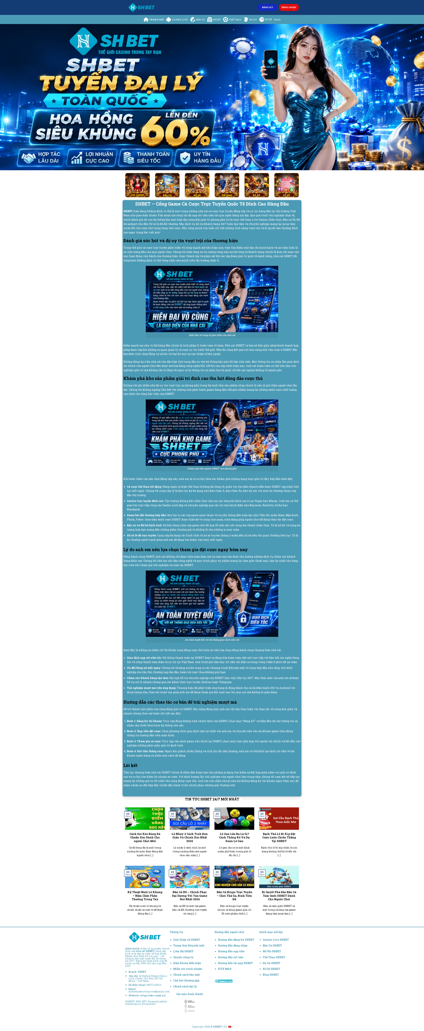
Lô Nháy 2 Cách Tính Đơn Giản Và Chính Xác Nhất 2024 (190, 837)
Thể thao (235, 19)
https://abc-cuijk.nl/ (153, 995)
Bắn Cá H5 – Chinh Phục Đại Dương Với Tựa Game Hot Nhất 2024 (189, 895)
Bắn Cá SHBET (273, 945)
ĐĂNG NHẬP (289, 7)
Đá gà (253, 19)
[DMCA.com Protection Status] (223, 980)
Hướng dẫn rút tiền (230, 957)
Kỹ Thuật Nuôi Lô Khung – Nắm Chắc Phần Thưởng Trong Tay (145, 895)
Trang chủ (156, 19)
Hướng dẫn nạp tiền (231, 951)
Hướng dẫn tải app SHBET (235, 963)
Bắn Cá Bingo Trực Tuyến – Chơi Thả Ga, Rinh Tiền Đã (234, 895)
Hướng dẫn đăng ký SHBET (236, 939)
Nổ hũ (217, 19)
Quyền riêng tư (183, 957)
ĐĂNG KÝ (267, 7)
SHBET (142, 971)
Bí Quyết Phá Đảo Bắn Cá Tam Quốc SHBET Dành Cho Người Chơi (279, 895)
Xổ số (268, 19)
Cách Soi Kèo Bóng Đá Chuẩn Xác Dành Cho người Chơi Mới (145, 837)
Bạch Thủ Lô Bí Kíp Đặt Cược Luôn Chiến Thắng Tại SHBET (279, 837)
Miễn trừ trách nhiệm (187, 968)
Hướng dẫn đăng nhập (232, 945)
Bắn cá (200, 19)
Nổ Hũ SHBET (272, 951)
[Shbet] (141, 7)
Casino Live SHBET (276, 939)
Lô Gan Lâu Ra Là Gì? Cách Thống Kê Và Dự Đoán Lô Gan (234, 837)
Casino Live (180, 19)
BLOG (277, 19)
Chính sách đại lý (185, 986)
